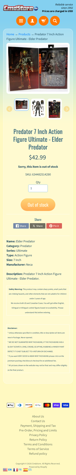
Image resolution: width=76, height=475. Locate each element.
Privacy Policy (38, 435)
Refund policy (38, 454)
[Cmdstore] (20, 8)
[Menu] (21, 21)
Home (10, 34)
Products (24, 34)
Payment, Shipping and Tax (38, 426)
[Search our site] (55, 21)
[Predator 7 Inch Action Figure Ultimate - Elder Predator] (21, 105)
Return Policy (38, 440)
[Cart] (44, 21)
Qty (38, 182)
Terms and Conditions (38, 444)
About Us (38, 416)
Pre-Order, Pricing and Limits (38, 430)
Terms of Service (38, 449)
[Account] (32, 21)
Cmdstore (36, 463)
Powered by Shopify (38, 467)
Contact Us (38, 421)
